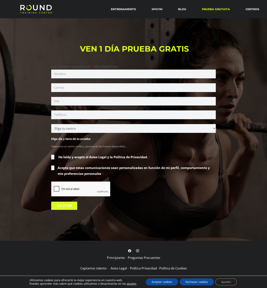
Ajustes (226, 282)
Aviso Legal (119, 268)
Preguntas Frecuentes (144, 258)
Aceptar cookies (162, 282)
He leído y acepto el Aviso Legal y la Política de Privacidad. (104, 157)
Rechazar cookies (196, 282)
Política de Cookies (173, 268)
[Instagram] (137, 251)
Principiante (116, 258)
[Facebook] (130, 251)
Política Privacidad (143, 268)
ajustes (131, 283)
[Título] (36, 9)
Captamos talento (94, 268)
